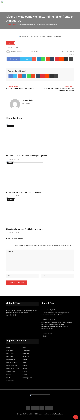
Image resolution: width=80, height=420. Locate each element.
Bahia (8, 348)
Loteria (25, 366)
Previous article (13, 86)
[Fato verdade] (25, 51)
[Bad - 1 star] (6, 245)
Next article (68, 86)
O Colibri (44, 336)
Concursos (26, 351)
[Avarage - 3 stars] (9, 245)
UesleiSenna (59, 414)
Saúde (8, 378)
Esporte (15, 24)
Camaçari (9, 351)
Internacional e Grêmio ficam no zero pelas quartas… (27, 156)
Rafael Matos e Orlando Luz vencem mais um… (24, 192)
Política (8, 375)
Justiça (25, 363)
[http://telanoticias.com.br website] (23, 51)
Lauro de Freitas (11, 366)
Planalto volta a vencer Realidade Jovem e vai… (25, 229)
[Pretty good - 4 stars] (11, 245)
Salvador (25, 375)
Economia (26, 354)
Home (9, 24)
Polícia (25, 372)
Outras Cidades (11, 372)
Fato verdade (27, 100)
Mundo (25, 369)
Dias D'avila (10, 354)
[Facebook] (10, 76)
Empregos (26, 357)
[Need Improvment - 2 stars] (8, 245)
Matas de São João (12, 369)
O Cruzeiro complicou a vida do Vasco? (20, 88)
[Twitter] (15, 76)
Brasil (24, 348)
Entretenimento (11, 360)
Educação (9, 357)
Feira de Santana (11, 363)
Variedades (10, 381)
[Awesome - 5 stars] (12, 245)
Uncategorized (27, 378)
